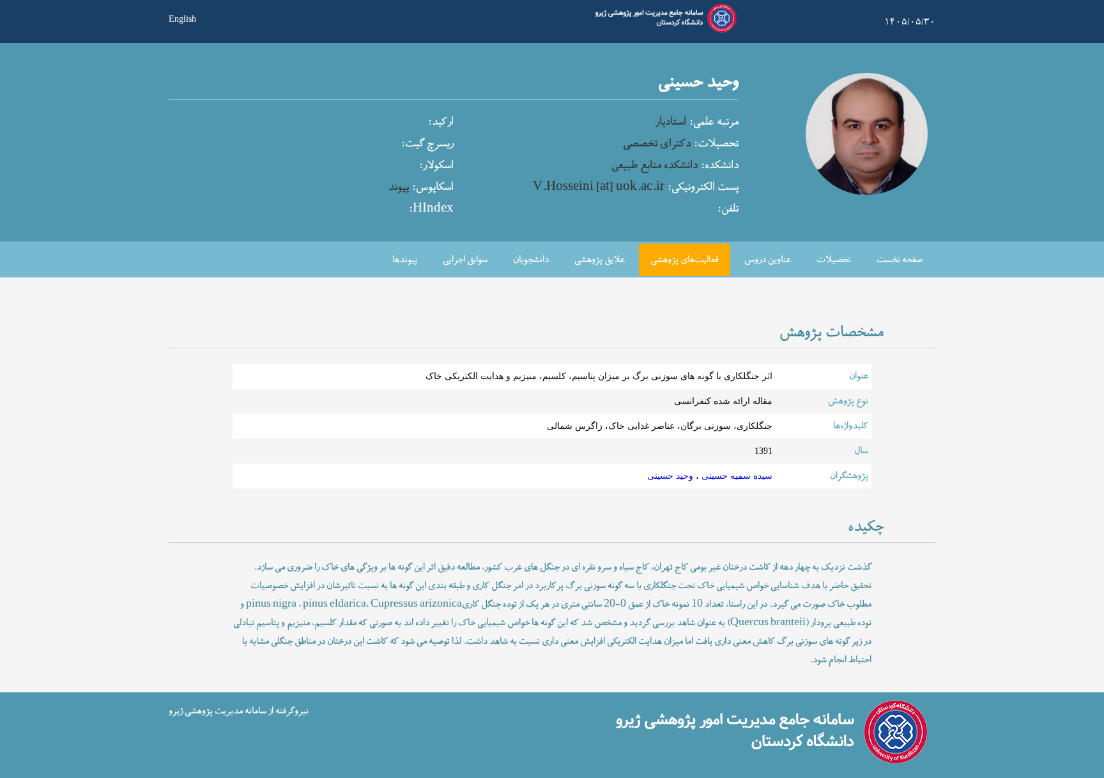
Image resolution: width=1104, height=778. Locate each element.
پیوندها (404, 260)
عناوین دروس (767, 260)
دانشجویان (531, 260)
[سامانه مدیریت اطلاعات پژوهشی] (663, 30)
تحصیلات (833, 260)
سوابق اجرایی (465, 260)
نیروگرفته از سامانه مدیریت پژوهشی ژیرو (239, 710)
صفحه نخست (900, 260)
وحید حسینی (670, 476)
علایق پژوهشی (599, 260)
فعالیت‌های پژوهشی (684, 260)
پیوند (398, 187)
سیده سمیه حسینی (735, 476)
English (182, 18)
